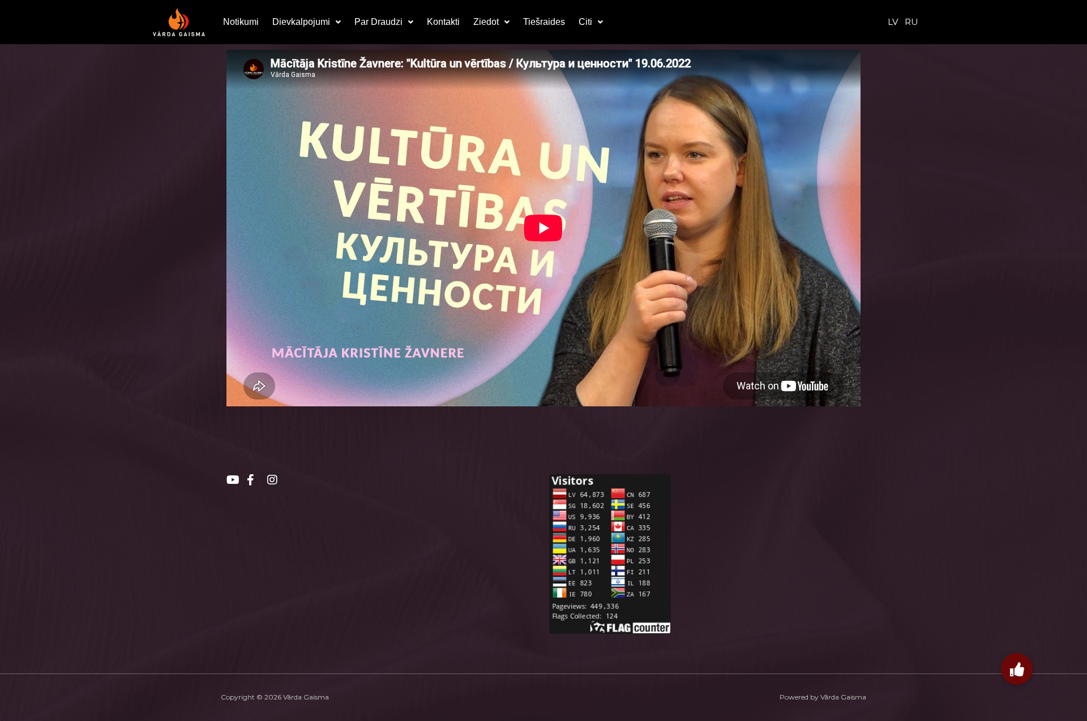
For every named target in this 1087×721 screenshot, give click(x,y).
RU (911, 21)
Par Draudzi (378, 22)
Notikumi (241, 22)
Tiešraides (544, 22)
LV (893, 21)
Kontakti (443, 22)
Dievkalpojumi (301, 22)
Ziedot (486, 22)
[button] (307, 22)
